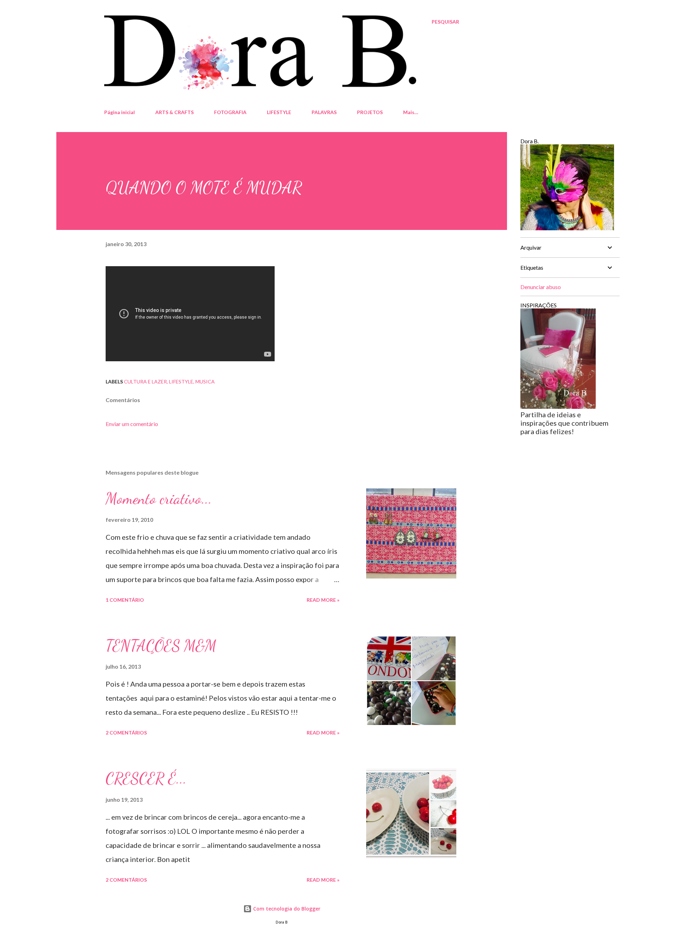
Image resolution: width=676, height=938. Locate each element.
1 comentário (125, 600)
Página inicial (119, 112)
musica (205, 381)
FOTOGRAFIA (230, 112)
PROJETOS (370, 112)
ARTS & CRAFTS (174, 112)
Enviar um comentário (132, 423)
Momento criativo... (159, 498)
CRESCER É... (146, 778)
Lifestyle (181, 381)
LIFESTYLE (279, 112)
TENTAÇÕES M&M (161, 646)
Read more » (323, 600)
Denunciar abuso (540, 286)
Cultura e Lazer (145, 381)
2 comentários (126, 733)
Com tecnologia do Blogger (286, 908)
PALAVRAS (324, 112)
